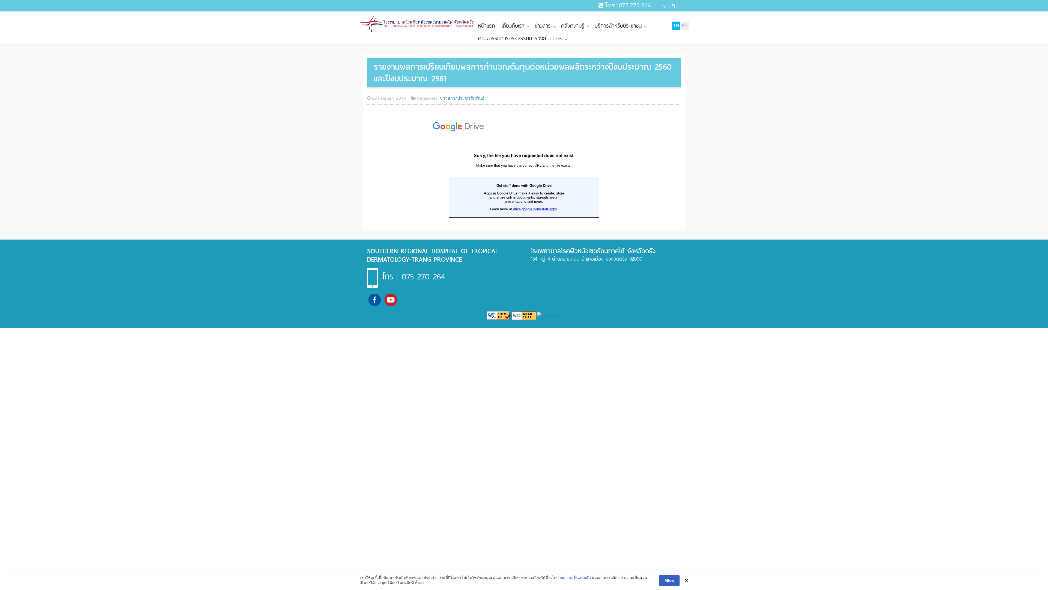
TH (676, 25)
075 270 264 (635, 5)
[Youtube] (390, 299)
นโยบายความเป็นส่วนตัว (570, 578)
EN (684, 25)
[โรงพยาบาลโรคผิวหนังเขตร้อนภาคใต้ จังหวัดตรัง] (417, 24)
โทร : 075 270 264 (413, 276)
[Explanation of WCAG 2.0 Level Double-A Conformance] (524, 315)
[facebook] (374, 299)
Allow (669, 580)
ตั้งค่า (419, 583)
